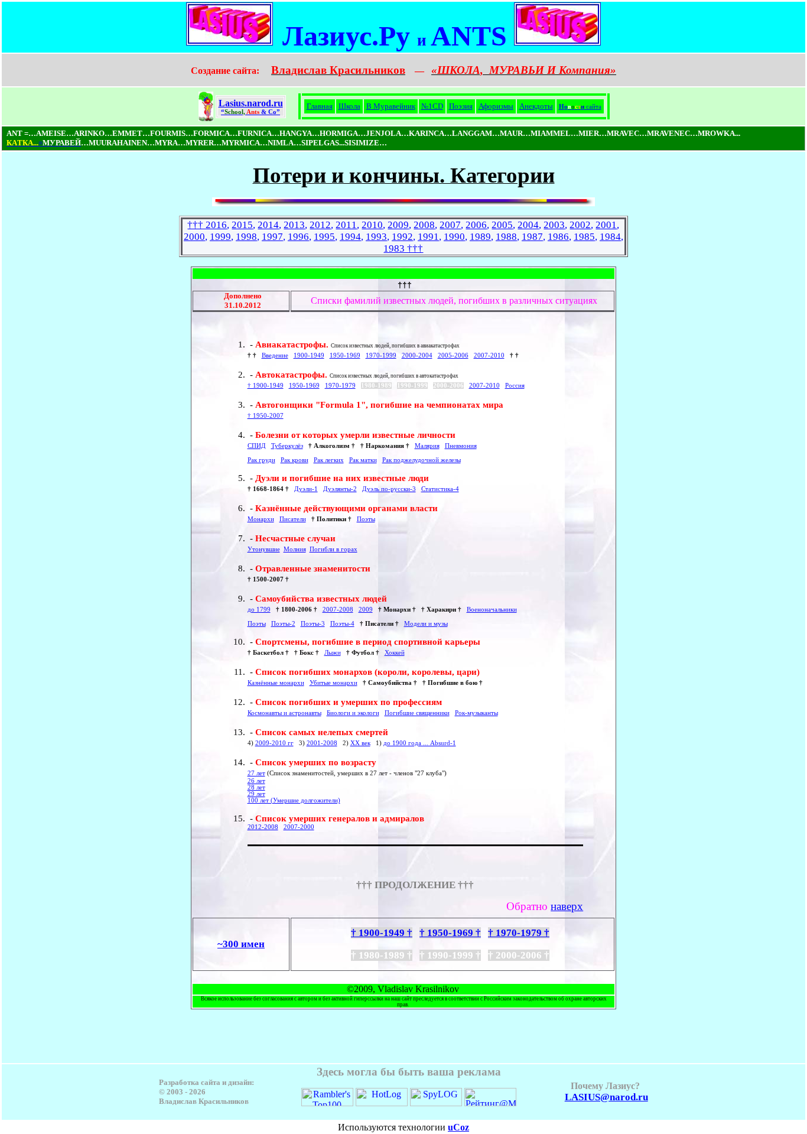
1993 (376, 236)
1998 (246, 236)
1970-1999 (381, 355)
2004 (528, 224)
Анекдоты (536, 106)
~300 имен (241, 944)
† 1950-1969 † (450, 932)
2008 (424, 224)
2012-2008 (263, 827)
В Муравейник (390, 106)
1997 (272, 236)
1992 (402, 236)
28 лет (256, 787)
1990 (454, 236)
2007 (450, 224)
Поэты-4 (342, 623)
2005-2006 (453, 355)
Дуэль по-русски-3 (389, 489)
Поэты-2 (283, 623)
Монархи (261, 519)
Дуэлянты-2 (340, 489)
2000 (194, 236)
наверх (567, 906)
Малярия (427, 446)
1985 (584, 236)
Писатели (292, 519)
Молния (295, 549)
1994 (350, 236)
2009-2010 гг (274, 743)
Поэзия (461, 106)
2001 (606, 224)
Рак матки (363, 460)
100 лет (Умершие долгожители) (294, 800)
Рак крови (294, 460)
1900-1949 (309, 355)
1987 (532, 236)
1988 (506, 236)
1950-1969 (345, 355)
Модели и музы (426, 623)
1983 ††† (403, 248)
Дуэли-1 (306, 489)
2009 (398, 224)
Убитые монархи (333, 683)
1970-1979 (340, 385)
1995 (324, 236)
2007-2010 (489, 355)
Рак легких (329, 460)
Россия (515, 385)
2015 (242, 224)
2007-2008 (338, 609)
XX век (360, 743)
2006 (476, 224)
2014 (268, 224)
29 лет (256, 794)
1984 (610, 236)
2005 (502, 224)
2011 (346, 224)
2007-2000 (299, 827)
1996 (298, 236)
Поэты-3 (313, 623)
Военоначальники (492, 609)
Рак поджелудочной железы (421, 460)
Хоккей (395, 652)
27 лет (256, 773)
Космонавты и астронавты (284, 713)
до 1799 (259, 609)
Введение (275, 355)
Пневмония (461, 446)
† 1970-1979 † (518, 932)
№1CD (432, 106)
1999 (220, 236)
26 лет (256, 781)
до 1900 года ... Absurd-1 (419, 743)
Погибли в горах (333, 549)
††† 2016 (207, 224)
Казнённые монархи (276, 683)
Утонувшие (264, 549)
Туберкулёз (287, 446)
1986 (558, 236)
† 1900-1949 (266, 385)
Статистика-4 (440, 489)
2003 (554, 224)
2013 (294, 224)
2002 (580, 224)
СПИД (257, 446)
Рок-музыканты (476, 713)
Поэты (366, 519)
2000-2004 (417, 355)
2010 (372, 224)
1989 (480, 236)
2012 (320, 224)
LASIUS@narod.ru (606, 1097)
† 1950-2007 (266, 415)
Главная (320, 106)
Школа (349, 106)
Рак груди (261, 460)
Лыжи (332, 652)
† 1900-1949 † (381, 932)
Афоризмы (496, 106)
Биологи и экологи (353, 713)
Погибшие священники (417, 713)
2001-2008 (322, 743)
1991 (428, 236)
